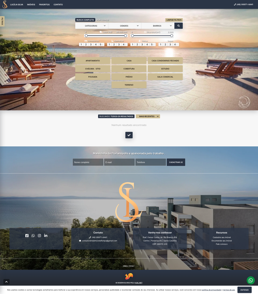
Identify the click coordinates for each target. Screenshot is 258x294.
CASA (129, 60)
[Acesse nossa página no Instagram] (39, 235)
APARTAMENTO (93, 60)
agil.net (138, 283)
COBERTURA (129, 68)
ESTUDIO (165, 68)
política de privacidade (211, 290)
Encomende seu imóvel (222, 241)
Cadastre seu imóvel (222, 237)
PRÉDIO (129, 76)
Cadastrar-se (176, 162)
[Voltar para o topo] (6, 281)
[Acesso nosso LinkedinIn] (45, 235)
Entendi (245, 290)
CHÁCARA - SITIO (92, 68)
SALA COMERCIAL (165, 76)
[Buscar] (178, 26)
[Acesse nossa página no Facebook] (26, 235)
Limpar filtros (174, 20)
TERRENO (129, 85)
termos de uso (229, 290)
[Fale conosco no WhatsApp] (33, 235)
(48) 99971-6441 (245, 4)
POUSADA (92, 76)
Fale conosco (221, 244)
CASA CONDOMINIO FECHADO (165, 60)
